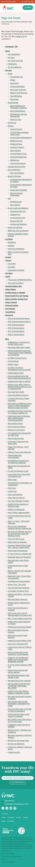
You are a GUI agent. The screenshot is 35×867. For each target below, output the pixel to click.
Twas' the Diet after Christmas (18, 588)
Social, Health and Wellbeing (18, 208)
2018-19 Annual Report (16, 325)
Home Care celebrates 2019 (18, 644)
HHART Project (13, 364)
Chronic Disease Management (21, 137)
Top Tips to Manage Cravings (18, 501)
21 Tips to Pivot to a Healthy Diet (19, 554)
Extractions (14, 83)
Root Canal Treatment (18, 90)
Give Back (10, 821)
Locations (10, 817)
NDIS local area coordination (18, 230)
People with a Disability (18, 190)
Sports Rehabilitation (17, 111)
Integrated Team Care (18, 211)
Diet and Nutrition (14, 170)
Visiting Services (16, 144)
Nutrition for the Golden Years (18, 740)
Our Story (11, 57)
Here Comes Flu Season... (17, 427)
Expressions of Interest (16, 270)
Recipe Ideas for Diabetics (17, 542)
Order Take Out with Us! (16, 498)
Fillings (12, 80)
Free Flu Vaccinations (18, 163)
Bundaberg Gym (16, 202)
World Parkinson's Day (16, 438)
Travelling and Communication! (19, 581)
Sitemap (4, 859)
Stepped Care (15, 214)
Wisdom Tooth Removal (18, 93)
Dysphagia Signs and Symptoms (19, 557)
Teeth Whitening (16, 96)
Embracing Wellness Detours (18, 395)
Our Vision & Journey (15, 61)
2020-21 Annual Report (16, 334)
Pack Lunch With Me (15, 494)
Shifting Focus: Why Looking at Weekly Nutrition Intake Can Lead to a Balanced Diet (20, 387)
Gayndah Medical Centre (16, 166)
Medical (11, 126)
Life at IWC (12, 264)
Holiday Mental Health (16, 373)
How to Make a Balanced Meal (18, 512)
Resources (9, 315)
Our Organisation (14, 54)
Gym (9, 198)
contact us (19, 36)
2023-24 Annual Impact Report (19, 318)
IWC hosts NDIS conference (18, 599)
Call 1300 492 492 (17, 782)
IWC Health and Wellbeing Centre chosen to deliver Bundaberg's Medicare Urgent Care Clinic (20, 406)
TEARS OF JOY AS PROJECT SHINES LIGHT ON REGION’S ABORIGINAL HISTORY (18, 660)
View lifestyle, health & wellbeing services (17, 778)
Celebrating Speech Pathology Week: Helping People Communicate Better (19, 418)
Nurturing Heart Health (16, 392)
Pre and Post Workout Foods (18, 471)
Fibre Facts (12, 488)
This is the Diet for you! (16, 539)
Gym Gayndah (15, 205)
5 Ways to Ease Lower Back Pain (19, 452)
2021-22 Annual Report (16, 331)
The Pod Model (13, 361)
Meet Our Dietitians (17, 173)
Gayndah (11, 245)
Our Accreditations (14, 67)
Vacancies (11, 267)
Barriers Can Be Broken (16, 744)
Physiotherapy (13, 102)
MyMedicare (14, 160)
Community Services (17, 218)
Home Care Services (15, 227)
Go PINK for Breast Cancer (17, 358)
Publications (12, 64)
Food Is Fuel (12, 491)
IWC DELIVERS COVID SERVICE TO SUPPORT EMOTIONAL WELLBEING (19, 686)
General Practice (16, 129)
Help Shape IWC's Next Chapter (19, 347)
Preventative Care (16, 77)
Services (4, 814)
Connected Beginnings (18, 157)
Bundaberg (12, 242)
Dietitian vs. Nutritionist (16, 509)
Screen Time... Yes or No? (17, 584)
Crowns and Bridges (17, 86)
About (4, 817)
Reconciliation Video (15, 423)
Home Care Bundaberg (16, 249)
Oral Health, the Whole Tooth (18, 591)
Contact (18, 817)
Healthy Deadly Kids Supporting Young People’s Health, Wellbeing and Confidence (20, 353)
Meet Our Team (15, 119)
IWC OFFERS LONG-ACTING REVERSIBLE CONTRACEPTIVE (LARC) (19, 704)
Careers (25, 817)
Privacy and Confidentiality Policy (20, 280)
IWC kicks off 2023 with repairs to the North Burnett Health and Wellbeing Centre (20, 534)
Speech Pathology (14, 176)
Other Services (15, 150)
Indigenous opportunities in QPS (19, 641)
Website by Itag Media (8, 862)
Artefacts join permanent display (19, 627)
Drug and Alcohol (16, 221)
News (3, 821)
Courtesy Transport (17, 147)
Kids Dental (14, 99)
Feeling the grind (14, 752)
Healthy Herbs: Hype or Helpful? (19, 381)
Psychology (12, 123)
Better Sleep (12, 480)
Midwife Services (16, 141)
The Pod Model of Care (18, 154)
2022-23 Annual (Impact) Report (19, 321)
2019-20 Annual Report (16, 328)
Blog (7, 339)
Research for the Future (16, 430)
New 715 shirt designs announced (20, 618)
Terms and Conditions (16, 283)
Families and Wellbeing (18, 224)
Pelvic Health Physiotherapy (18, 551)
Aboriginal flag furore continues (19, 681)
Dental (10, 73)
